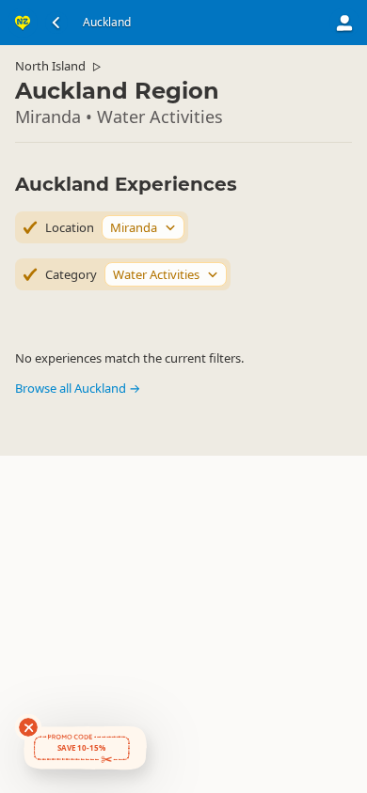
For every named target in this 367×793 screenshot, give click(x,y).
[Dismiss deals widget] (28, 727)
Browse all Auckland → (77, 388)
